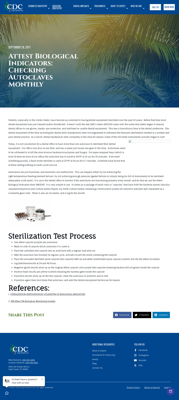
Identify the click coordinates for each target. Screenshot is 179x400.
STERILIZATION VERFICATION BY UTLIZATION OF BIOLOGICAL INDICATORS (47, 294)
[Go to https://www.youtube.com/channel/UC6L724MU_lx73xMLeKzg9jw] (152, 360)
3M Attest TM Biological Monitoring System (33, 301)
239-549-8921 (31, 363)
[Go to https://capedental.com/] (47, 349)
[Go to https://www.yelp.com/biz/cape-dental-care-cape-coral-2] (152, 365)
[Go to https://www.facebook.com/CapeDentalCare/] (152, 350)
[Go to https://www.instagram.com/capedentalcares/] (152, 355)
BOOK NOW (169, 7)
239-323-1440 (28, 360)
